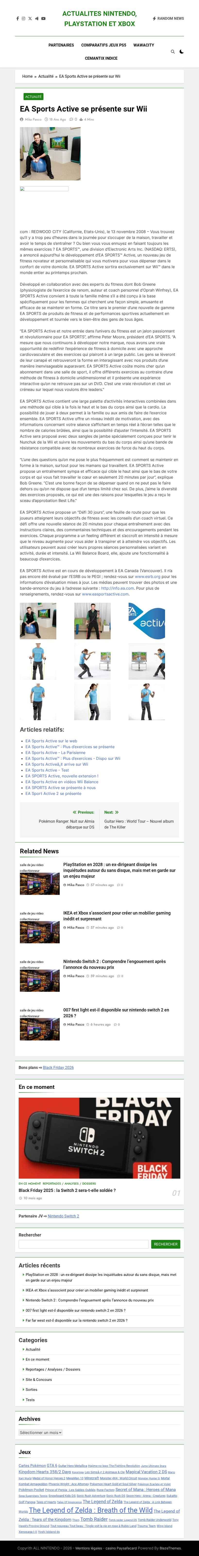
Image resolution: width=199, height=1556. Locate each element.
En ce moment (30, 1183)
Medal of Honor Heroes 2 (49, 1478)
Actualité (33, 96)
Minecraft (91, 1478)
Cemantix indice (101, 58)
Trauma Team (146, 1526)
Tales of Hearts (46, 1502)
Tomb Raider (94, 1519)
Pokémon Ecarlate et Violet (154, 1484)
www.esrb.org (147, 576)
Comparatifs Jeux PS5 (103, 45)
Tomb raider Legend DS (123, 1520)
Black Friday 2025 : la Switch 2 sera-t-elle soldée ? (67, 1190)
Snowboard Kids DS (62, 1496)
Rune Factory (106, 1490)
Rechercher (30, 1234)
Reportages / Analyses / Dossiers (69, 1183)
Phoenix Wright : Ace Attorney (69, 1484)
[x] (30, 19)
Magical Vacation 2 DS (146, 1471)
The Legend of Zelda (103, 1501)
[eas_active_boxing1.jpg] (99, 661)
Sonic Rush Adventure (91, 1496)
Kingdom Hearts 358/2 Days (45, 1471)
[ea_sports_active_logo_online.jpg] (154, 621)
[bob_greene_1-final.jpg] (45, 621)
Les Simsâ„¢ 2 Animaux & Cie (105, 1472)
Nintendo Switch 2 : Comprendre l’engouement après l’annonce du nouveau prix (90, 1300)
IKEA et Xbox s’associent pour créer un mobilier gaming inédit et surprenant (87, 1290)
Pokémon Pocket (31, 1490)
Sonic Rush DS (115, 1496)
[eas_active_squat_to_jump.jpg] (154, 702)
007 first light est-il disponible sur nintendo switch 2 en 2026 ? (75, 1310)
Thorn (75, 1520)
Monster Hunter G (149, 1478)
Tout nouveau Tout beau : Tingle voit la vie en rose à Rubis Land (93, 1526)
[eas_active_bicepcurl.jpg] (45, 661)
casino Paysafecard (121, 1548)
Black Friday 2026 (58, 1067)
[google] (36, 19)
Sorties (31, 1389)
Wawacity (143, 45)
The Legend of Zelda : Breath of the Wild (91, 1510)
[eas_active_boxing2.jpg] (154, 661)
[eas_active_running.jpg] (45, 702)
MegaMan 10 (74, 1478)
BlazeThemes (170, 1548)
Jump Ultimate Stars (153, 1466)
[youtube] (43, 19)
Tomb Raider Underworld (154, 1520)
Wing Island (164, 1526)
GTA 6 (52, 1465)
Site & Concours (39, 1379)
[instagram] (23, 19)
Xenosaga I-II (28, 1532)
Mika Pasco (33, 119)
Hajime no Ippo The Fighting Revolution (114, 1466)
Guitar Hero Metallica (72, 1466)
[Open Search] (173, 52)
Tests (30, 1400)
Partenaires (61, 45)
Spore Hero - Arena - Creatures (146, 1496)
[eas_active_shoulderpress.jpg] (99, 702)
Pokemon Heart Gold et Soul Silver (113, 1484)
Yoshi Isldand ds (49, 1532)
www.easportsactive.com (105, 594)
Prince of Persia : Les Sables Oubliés (70, 1490)
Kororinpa (78, 1472)
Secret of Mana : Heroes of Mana (146, 1489)
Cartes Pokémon (32, 1465)
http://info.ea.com (117, 588)
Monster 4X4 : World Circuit (118, 1478)
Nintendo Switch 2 (63, 1216)
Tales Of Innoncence (69, 1502)
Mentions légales (88, 1548)
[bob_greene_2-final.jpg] (99, 621)
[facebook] (17, 19)
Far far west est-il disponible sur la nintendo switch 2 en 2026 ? (76, 1320)
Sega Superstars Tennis (33, 1496)
